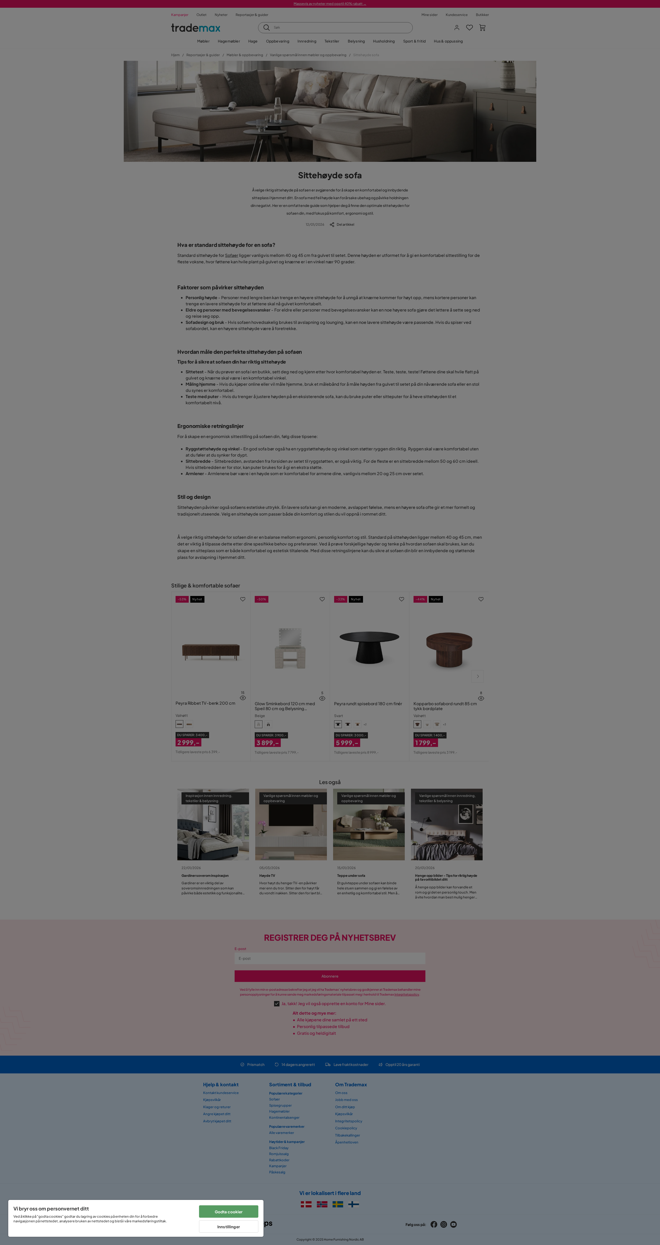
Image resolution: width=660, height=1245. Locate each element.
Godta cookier (229, 1211)
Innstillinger (228, 1226)
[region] (135, 1218)
